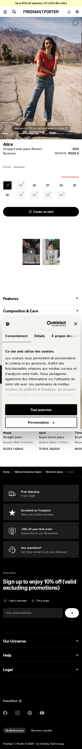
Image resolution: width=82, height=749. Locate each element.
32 (34, 195)
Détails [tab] (39, 336)
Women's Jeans (54, 472)
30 (7, 195)
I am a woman (18, 601)
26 (34, 185)
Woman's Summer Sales (28, 472)
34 (61, 195)
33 (47, 195)
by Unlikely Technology (50, 743)
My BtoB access (14, 730)
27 (47, 185)
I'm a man (43, 601)
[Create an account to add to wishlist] (75, 23)
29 (74, 185)
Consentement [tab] (16, 336)
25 (20, 185)
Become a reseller (41, 730)
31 (20, 195)
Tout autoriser (41, 409)
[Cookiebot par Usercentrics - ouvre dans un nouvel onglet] (49, 324)
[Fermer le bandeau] (75, 323)
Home (6, 472)
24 (7, 185)
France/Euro (10, 701)
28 (61, 185)
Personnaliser (38, 422)
